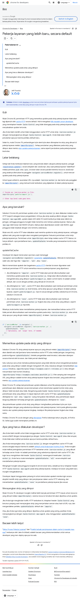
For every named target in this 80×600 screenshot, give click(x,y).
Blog (4, 9)
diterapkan (37, 418)
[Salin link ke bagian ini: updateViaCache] (21, 250)
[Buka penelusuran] (49, 2)
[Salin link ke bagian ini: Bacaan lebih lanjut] (26, 523)
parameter (45, 258)
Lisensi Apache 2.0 (40, 554)
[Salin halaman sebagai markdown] (12, 38)
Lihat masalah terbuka (9, 575)
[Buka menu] (3, 2)
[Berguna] (72, 28)
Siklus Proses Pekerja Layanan (14, 529)
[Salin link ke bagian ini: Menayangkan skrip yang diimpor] (36, 488)
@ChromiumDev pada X (62, 571)
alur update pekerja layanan (29, 148)
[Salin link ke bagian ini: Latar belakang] (21, 158)
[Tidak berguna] (76, 28)
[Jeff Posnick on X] (12, 94)
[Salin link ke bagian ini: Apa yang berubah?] (26, 207)
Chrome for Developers (9, 28)
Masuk (75, 2)
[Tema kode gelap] (72, 189)
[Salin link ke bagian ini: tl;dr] (9, 112)
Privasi (14, 590)
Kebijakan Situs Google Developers (17, 557)
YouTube (57, 575)
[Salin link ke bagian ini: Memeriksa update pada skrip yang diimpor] (53, 343)
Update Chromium (34, 571)
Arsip (30, 578)
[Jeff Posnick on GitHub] (15, 94)
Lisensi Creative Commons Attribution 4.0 (61, 552)
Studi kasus (32, 575)
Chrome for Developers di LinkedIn (65, 578)
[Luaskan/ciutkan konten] (20, 45)
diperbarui (26, 102)
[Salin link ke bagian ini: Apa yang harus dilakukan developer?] (47, 427)
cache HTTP (20, 122)
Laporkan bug (7, 571)
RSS (55, 581)
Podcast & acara (33, 581)
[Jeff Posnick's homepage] (18, 94)
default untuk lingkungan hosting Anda (49, 447)
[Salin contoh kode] (76, 189)
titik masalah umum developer (62, 122)
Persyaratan (6, 590)
